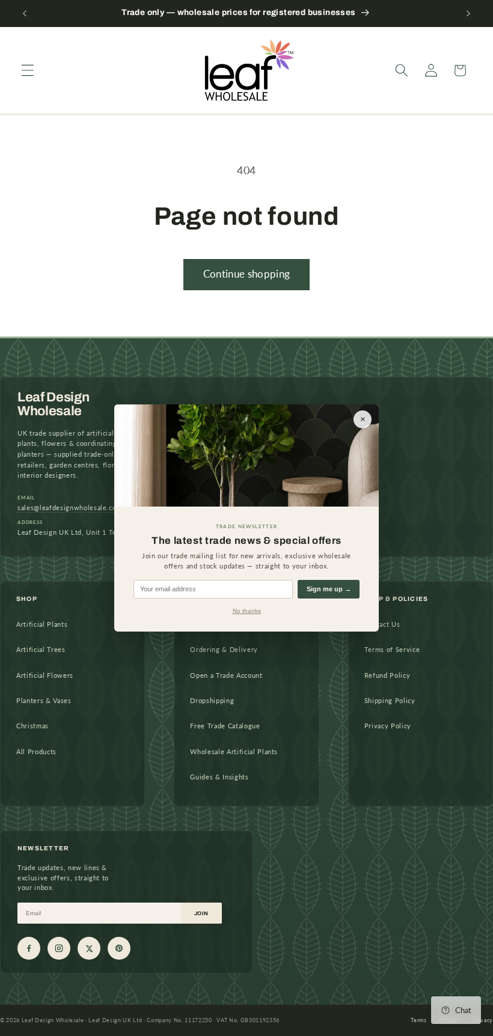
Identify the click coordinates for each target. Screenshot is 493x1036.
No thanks (247, 611)
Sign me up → (329, 589)
